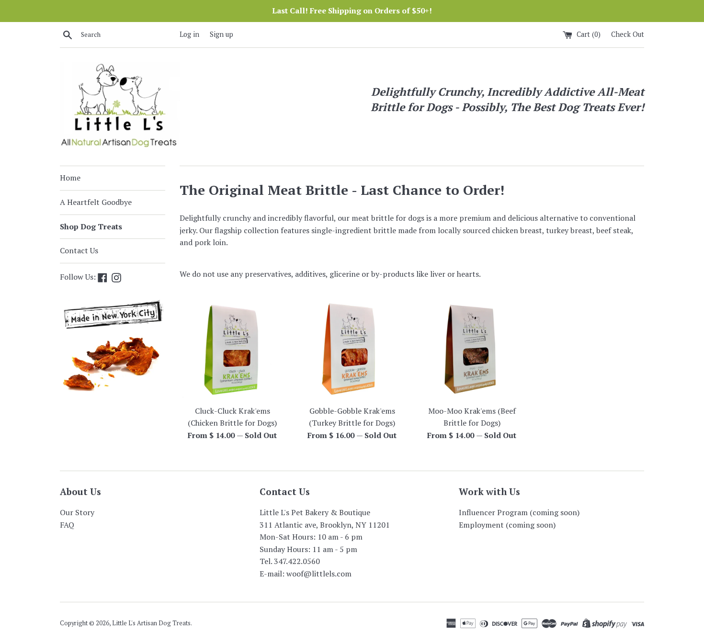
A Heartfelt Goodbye (96, 202)
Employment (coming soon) (507, 524)
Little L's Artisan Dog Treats (151, 623)
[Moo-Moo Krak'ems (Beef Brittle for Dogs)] (471, 347)
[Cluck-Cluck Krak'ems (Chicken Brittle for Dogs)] (232, 347)
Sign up (221, 34)
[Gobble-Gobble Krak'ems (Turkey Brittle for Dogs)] (352, 347)
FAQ (67, 524)
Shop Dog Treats (91, 226)
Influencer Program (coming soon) (519, 512)
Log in (189, 34)
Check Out (627, 34)
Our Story (77, 512)
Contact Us (79, 250)
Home (70, 177)
